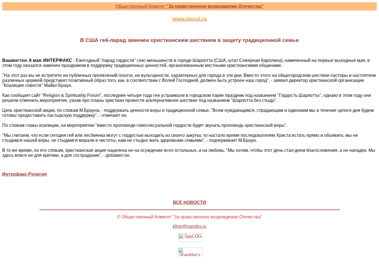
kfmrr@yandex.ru (189, 226)
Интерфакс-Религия (24, 174)
